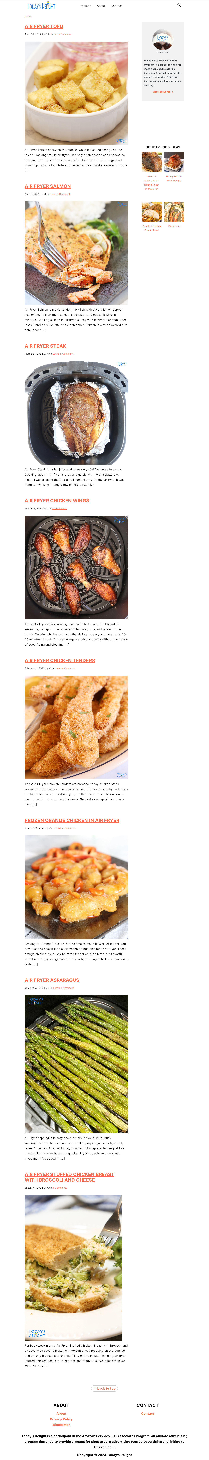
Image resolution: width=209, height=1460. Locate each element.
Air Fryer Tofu (44, 26)
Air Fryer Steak (45, 346)
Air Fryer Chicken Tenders (60, 660)
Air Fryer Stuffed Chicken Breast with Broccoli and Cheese (69, 1177)
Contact (116, 6)
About (101, 6)
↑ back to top (104, 1388)
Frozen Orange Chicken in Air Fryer (72, 820)
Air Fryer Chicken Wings (57, 500)
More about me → (163, 91)
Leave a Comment (61, 34)
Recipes (85, 6)
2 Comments (59, 508)
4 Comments (60, 1187)
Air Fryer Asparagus (52, 980)
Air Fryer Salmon (48, 186)
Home (28, 16)
